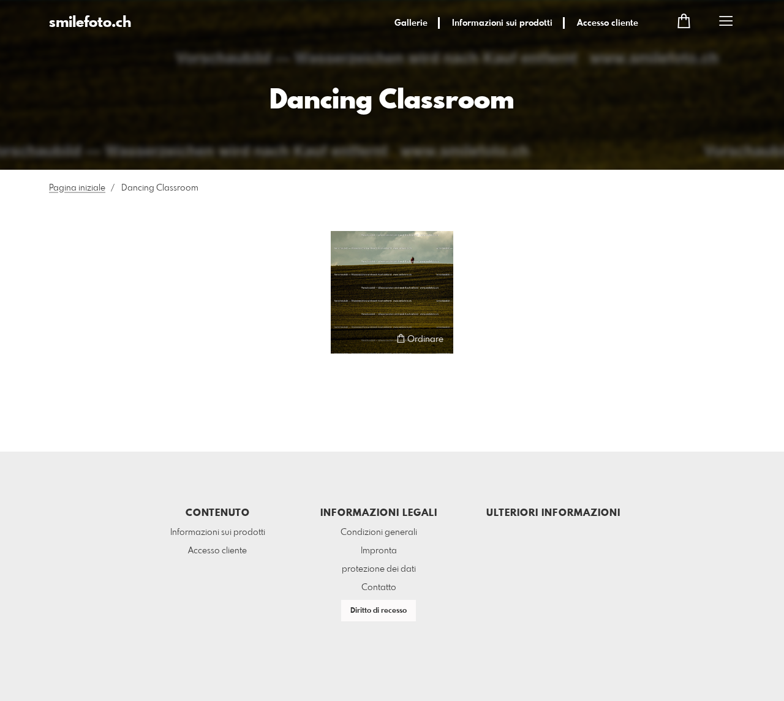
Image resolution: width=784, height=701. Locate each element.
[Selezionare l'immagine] (346, 338)
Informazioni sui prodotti (502, 23)
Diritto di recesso (378, 611)
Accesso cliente (607, 23)
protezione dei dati (379, 569)
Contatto (378, 587)
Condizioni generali (379, 532)
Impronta (379, 551)
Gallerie (411, 23)
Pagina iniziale (77, 188)
